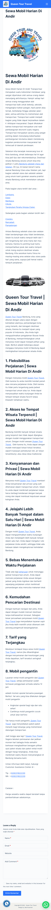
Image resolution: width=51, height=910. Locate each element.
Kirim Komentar (12, 893)
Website (8, 853)
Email (8, 846)
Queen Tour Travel (21, 4)
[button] (45, 904)
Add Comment (11, 861)
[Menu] (47, 4)
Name (8, 838)
